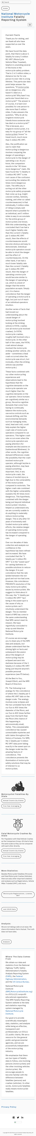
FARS (8, 976)
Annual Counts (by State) (13, 800)
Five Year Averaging (11, 806)
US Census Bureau (21, 981)
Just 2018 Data (9, 909)
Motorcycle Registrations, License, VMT (18, 894)
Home (5, 8)
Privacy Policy (8, 1107)
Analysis (6, 942)
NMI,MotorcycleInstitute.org (19, 991)
